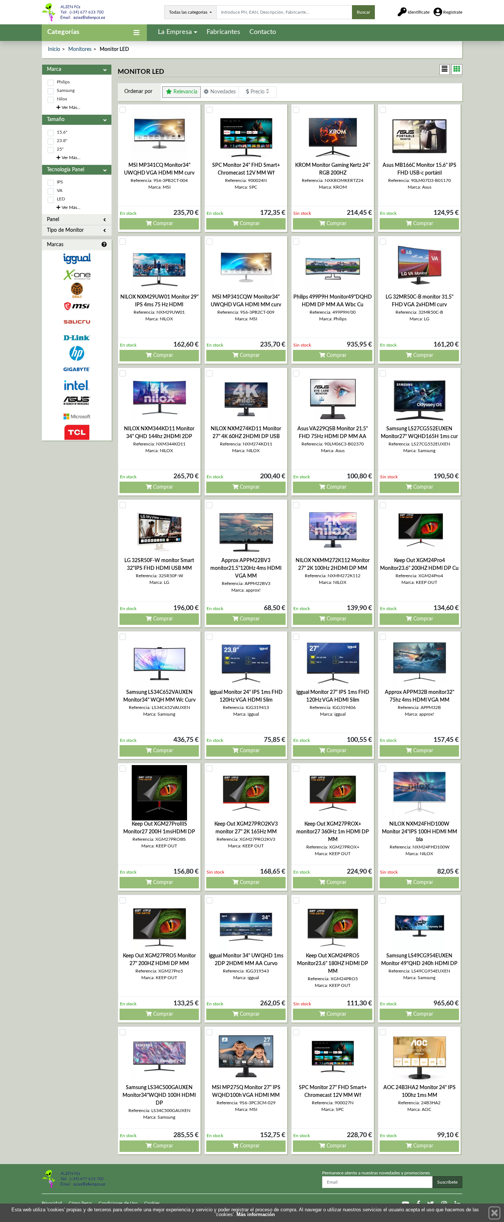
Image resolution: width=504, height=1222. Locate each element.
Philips (63, 82)
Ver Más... (70, 107)
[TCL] (76, 432)
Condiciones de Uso (118, 1203)
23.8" (62, 140)
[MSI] (76, 306)
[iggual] (76, 258)
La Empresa (175, 32)
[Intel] (76, 385)
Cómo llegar (80, 1203)
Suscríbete (447, 1182)
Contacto (262, 32)
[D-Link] (76, 338)
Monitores (80, 49)
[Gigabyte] (76, 369)
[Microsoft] (76, 416)
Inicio (54, 49)
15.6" (62, 132)
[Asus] (76, 401)
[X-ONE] (76, 275)
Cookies (152, 1203)
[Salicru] (76, 322)
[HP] (76, 353)
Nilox (62, 99)
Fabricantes (223, 32)
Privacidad (52, 1203)
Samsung (66, 90)
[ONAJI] (76, 290)
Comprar (162, 223)
